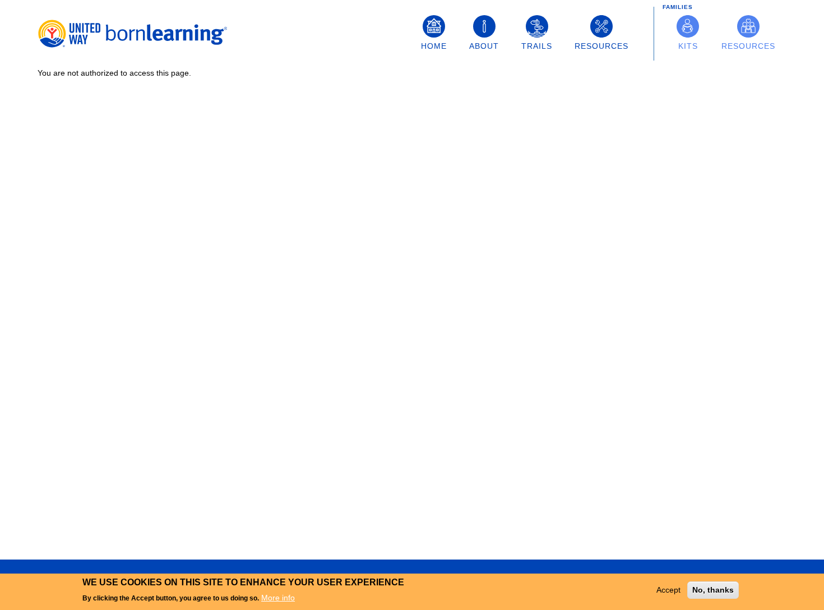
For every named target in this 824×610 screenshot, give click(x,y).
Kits (688, 45)
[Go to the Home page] (136, 33)
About (484, 45)
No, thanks (713, 589)
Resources (601, 45)
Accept (668, 589)
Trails (536, 45)
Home (434, 45)
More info (278, 597)
